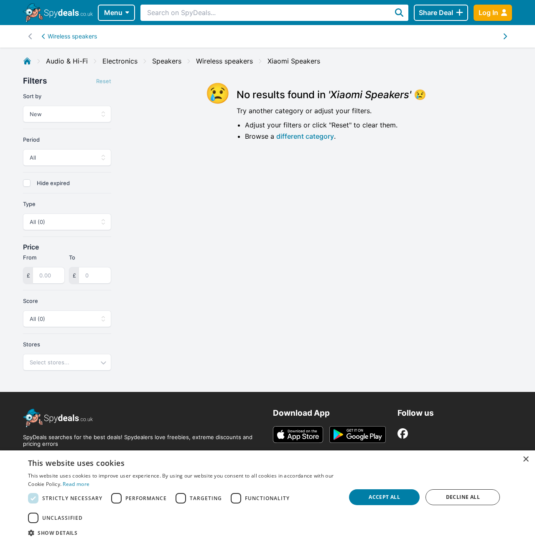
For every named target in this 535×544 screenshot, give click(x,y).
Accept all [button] (384, 497)
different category (305, 136)
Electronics (120, 61)
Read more (76, 484)
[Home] (27, 61)
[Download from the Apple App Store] (298, 434)
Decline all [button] (463, 497)
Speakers (166, 61)
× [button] (525, 459)
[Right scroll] (30, 36)
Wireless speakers (72, 36)
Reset (103, 81)
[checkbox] (27, 183)
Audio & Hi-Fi (67, 61)
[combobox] (67, 362)
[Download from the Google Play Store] (357, 434)
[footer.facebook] (402, 433)
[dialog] (267, 497)
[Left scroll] (504, 36)
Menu (113, 12)
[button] (182, 533)
